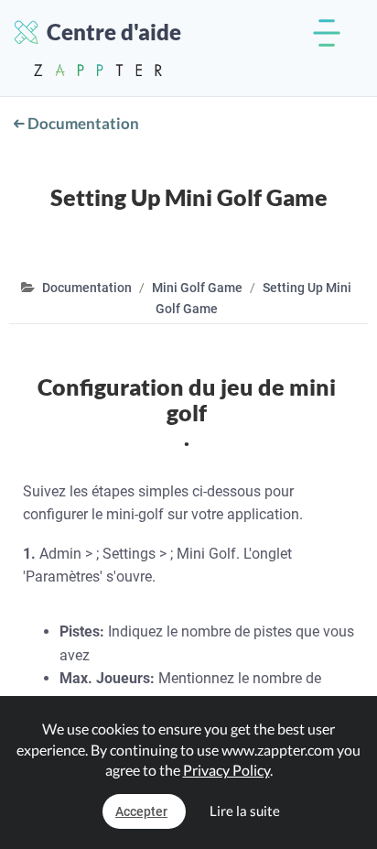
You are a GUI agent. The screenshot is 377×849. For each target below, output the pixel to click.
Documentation (82, 123)
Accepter (141, 811)
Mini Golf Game (197, 287)
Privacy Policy (226, 769)
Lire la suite (245, 810)
